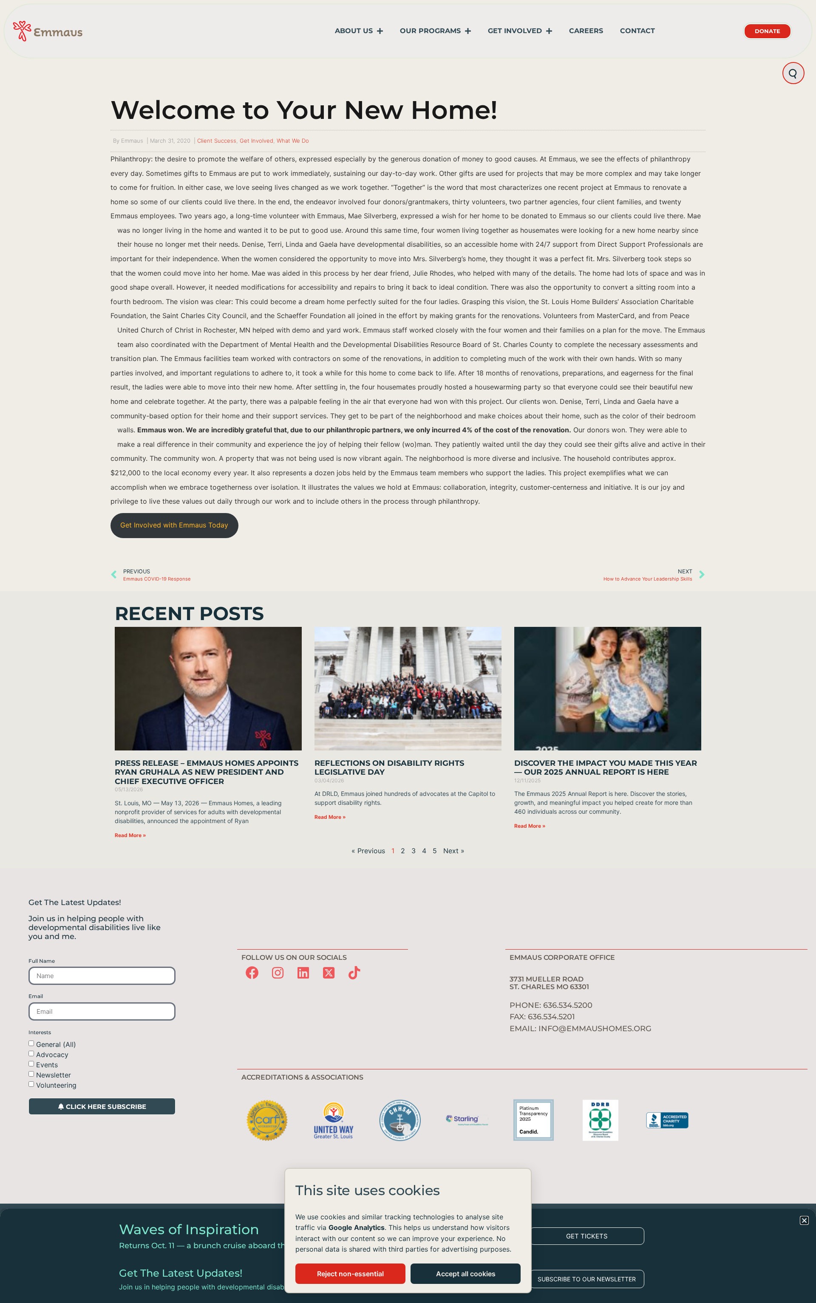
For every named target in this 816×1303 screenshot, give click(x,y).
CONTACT (637, 31)
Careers (586, 31)
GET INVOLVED (515, 31)
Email (35, 996)
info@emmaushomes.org (595, 1028)
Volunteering (56, 1085)
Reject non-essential (350, 1273)
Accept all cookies (466, 1273)
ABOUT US (354, 31)
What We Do (293, 140)
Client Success (216, 140)
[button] (804, 1220)
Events (47, 1064)
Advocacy (52, 1054)
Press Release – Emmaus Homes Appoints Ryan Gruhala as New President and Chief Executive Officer (206, 772)
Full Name (41, 961)
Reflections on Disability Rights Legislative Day (389, 768)
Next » (454, 850)
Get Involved (256, 140)
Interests (39, 1032)
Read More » (130, 835)
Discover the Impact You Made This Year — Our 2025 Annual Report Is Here (605, 768)
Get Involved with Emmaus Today (174, 525)
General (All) (56, 1044)
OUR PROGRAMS (430, 31)
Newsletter (53, 1075)
